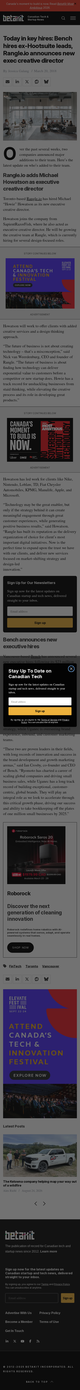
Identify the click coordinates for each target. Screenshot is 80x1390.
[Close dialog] (71, 668)
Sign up (40, 711)
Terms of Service (49, 719)
